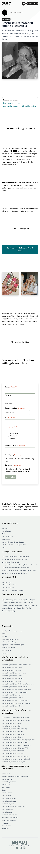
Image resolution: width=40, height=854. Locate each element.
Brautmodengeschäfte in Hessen (12, 681)
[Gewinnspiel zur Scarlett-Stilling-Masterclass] (6, 3)
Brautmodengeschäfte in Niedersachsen (14, 687)
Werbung (4, 636)
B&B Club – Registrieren (9, 585)
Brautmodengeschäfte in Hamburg (12, 678)
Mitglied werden (32, 3)
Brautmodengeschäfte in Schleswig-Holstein (16, 703)
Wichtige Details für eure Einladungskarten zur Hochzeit (19, 565)
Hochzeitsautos (6, 795)
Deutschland (14, 433)
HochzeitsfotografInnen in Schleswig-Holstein (16, 759)
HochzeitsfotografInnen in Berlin (12, 726)
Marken (4, 534)
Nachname (8, 403)
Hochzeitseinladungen (9, 801)
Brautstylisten (6, 784)
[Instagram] (24, 848)
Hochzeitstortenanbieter (9, 815)
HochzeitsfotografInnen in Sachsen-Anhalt (15, 756)
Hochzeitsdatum (15, 408)
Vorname (8, 395)
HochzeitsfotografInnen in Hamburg (13, 734)
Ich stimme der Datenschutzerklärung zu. (20, 460)
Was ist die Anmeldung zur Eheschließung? (15, 556)
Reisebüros (5, 823)
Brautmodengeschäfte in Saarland (12, 695)
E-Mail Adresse (15, 445)
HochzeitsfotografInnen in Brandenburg (14, 729)
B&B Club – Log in (7, 582)
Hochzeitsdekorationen (9, 798)
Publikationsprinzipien (8, 647)
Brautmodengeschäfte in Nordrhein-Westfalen (16, 689)
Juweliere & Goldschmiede (10, 817)
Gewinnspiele (6, 539)
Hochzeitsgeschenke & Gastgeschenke (14, 806)
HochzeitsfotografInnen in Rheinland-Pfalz (15, 748)
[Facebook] (17, 848)
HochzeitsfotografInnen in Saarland (13, 751)
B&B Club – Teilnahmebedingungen (13, 590)
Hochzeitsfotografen (8, 804)
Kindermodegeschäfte (9, 820)
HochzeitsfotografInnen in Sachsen (13, 753)
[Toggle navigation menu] (24, 4)
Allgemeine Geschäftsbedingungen (13, 645)
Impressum (5, 653)
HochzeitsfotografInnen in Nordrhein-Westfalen (16, 745)
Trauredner (5, 828)
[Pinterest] (21, 848)
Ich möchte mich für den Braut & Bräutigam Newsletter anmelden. (18, 470)
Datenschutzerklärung (9, 642)
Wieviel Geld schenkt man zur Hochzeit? (14, 573)
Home (3, 547)
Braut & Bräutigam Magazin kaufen (13, 542)
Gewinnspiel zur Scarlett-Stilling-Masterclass (19, 106)
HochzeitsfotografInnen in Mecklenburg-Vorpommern (18, 740)
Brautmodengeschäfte (9, 782)
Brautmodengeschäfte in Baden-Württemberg (16, 665)
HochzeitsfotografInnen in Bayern (12, 723)
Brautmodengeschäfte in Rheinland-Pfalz (15, 692)
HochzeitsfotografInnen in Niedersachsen (15, 742)
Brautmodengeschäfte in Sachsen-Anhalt (15, 700)
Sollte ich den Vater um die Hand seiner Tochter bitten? (19, 570)
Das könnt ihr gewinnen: (12, 103)
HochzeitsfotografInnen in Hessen (12, 737)
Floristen (4, 790)
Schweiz (12, 438)
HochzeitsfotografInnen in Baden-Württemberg (16, 720)
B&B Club (4, 528)
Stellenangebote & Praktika (10, 639)
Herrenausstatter (7, 793)
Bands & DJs (6, 773)
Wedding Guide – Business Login (12, 631)
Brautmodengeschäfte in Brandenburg (14, 673)
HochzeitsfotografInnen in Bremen (12, 731)
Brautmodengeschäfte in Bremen (12, 676)
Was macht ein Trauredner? (10, 562)
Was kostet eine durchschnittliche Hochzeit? (16, 567)
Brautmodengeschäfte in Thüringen (13, 706)
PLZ (10, 417)
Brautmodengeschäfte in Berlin (11, 670)
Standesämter (6, 826)
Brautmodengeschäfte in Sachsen (12, 698)
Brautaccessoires (7, 779)
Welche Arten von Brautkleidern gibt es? (14, 559)
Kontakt (4, 634)
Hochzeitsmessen (7, 536)
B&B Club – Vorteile (8, 588)
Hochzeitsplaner (7, 812)
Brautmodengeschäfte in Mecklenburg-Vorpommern (18, 684)
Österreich (13, 436)
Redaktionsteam (7, 650)
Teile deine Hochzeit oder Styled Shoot (14, 545)
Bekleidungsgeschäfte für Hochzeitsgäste (15, 776)
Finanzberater (6, 787)
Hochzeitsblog (6, 531)
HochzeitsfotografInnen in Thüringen (13, 762)
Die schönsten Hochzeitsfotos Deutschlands (15, 718)
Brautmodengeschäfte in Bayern (12, 667)
